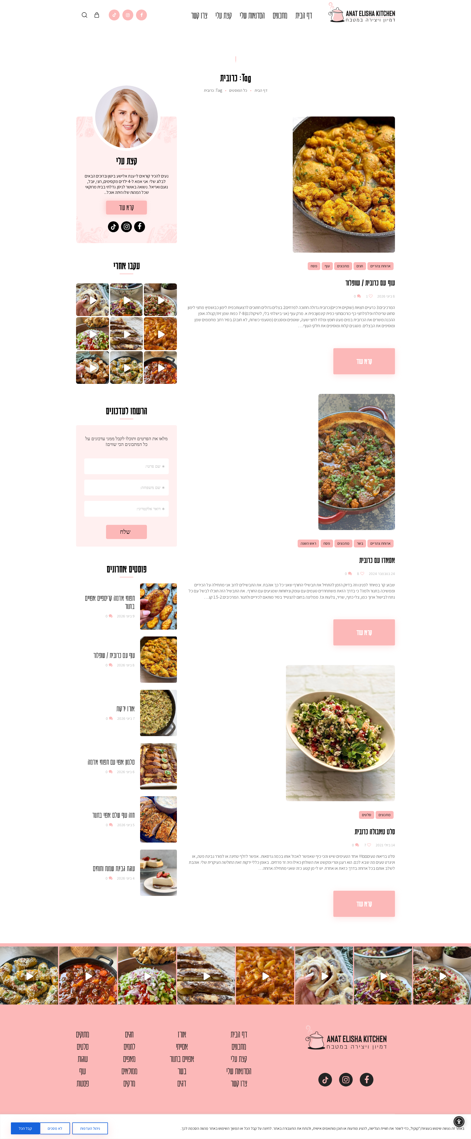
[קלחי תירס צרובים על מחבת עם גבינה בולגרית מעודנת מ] (126, 367)
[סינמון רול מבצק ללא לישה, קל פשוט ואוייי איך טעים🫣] (92, 299)
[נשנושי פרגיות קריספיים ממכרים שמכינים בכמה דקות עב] (92, 367)
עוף (327, 266)
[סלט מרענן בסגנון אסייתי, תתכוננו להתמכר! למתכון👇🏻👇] (126, 299)
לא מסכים (55, 1128)
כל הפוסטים (238, 90)
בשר (360, 543)
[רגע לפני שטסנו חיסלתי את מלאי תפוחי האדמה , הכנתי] (160, 333)
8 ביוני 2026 (385, 296)
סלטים (366, 814)
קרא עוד (364, 361)
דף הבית (261, 90)
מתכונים (343, 266)
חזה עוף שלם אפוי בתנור (113, 815)
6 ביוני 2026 (126, 771)
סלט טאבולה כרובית (375, 831)
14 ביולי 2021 (385, 845)
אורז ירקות (125, 709)
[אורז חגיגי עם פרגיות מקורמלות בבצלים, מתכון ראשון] (160, 299)
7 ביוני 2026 (126, 718)
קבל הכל (25, 1128)
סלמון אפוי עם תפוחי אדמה (111, 762)
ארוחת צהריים (380, 266)
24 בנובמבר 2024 (381, 573)
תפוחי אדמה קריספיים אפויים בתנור (110, 602)
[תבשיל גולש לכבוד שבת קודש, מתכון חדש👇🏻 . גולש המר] (160, 367)
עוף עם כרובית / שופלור (370, 282)
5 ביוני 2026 (126, 824)
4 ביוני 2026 (126, 878)
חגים (360, 266)
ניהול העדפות (90, 1128)
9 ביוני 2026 (126, 616)
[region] (235, 1126)
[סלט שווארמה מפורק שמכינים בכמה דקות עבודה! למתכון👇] (92, 333)
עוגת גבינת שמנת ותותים (114, 868)
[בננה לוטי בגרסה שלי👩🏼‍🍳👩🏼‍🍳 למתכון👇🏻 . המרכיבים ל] (126, 333)
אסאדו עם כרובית (377, 560)
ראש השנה (308, 543)
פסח (314, 266)
